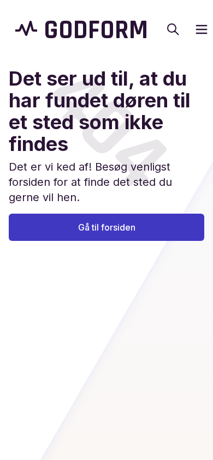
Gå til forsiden (106, 227)
